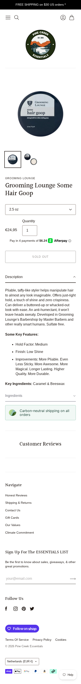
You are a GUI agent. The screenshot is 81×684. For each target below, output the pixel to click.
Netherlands (20, 661)
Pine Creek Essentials (29, 646)
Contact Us (12, 510)
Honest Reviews (16, 495)
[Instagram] (15, 610)
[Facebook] (6, 610)
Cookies (60, 639)
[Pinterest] (24, 610)
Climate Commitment (19, 532)
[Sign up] (73, 579)
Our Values (12, 525)
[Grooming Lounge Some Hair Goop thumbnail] (12, 159)
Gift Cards (12, 517)
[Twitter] (32, 610)
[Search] (17, 17)
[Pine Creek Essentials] (40, 45)
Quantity (28, 221)
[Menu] (8, 17)
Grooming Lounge (20, 178)
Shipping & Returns (18, 502)
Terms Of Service (17, 639)
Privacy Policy (42, 639)
